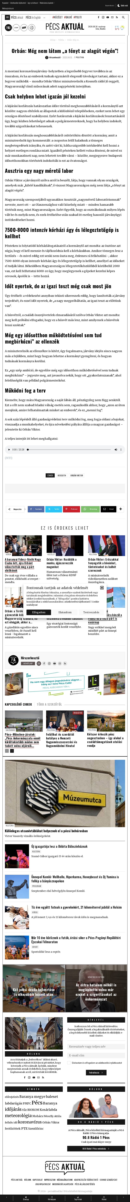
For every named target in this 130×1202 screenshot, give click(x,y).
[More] (120, 509)
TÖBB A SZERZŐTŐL (49, 704)
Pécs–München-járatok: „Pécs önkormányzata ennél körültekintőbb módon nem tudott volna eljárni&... (22, 740)
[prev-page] (7, 751)
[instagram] (103, 17)
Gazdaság (10, 730)
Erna (97, 29)
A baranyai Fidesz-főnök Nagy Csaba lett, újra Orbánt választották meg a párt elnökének (23, 564)
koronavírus (30, 1122)
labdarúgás (13, 1103)
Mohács (37, 1116)
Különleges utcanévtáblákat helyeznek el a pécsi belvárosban (46, 830)
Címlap (52, 40)
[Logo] (65, 1168)
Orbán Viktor (76, 475)
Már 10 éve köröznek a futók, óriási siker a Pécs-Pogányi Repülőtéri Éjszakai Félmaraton (76, 939)
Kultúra (10, 825)
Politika (79, 17)
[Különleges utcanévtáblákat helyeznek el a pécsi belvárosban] (65, 793)
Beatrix (102, 29)
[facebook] (98, 17)
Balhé (69, 17)
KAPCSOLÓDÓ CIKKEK (18, 704)
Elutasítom (65, 612)
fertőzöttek (13, 1128)
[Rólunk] (34, 1033)
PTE (24, 1128)
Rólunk (34, 1053)
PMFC (27, 1103)
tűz (24, 1110)
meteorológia (18, 1115)
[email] (112, 17)
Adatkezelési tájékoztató (77, 601)
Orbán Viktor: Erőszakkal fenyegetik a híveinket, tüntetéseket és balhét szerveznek (103, 564)
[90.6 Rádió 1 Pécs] (96, 1117)
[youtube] (107, 17)
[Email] (39, 663)
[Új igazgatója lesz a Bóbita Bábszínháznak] (17, 856)
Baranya (50, 1103)
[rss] (117, 17)
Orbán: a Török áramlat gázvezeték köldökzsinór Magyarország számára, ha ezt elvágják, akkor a (21, 616)
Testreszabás (91, 612)
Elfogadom (38, 612)
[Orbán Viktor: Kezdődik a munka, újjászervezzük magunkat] (65, 545)
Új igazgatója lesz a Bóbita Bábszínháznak (59, 846)
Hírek (8, 554)
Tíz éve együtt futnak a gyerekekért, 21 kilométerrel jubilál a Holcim (76, 907)
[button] (102, 587)
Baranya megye (32, 1097)
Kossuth (62, 475)
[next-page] (12, 751)
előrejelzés (12, 1096)
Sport (35, 947)
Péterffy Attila (52, 1116)
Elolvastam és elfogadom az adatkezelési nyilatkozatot (97, 1063)
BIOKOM (33, 1110)
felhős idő (11, 1122)
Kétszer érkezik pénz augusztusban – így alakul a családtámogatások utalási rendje (105, 740)
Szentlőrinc (36, 1128)
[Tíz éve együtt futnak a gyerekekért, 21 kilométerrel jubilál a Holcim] (17, 917)
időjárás (13, 1109)
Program (36, 886)
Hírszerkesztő (30, 657)
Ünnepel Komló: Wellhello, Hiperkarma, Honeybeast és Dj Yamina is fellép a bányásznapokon (75, 878)
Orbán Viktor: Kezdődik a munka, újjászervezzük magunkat (62, 563)
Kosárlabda (48, 1110)
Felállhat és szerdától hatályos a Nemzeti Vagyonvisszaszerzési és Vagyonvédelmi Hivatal (61, 740)
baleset (52, 1096)
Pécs (37, 1102)
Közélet (58, 17)
